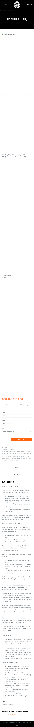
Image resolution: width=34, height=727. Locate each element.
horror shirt (10, 455)
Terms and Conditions (14, 724)
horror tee (18, 455)
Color (3, 412)
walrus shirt (6, 460)
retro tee (9, 456)
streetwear (5, 458)
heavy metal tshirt (15, 453)
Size (3, 428)
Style (3, 420)
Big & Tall (12, 449)
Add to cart (21, 439)
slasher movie (25, 456)
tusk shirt (13, 458)
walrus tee (14, 460)
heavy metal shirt (20, 451)
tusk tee (19, 458)
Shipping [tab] (17, 467)
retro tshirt (17, 456)
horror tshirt (27, 455)
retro (4, 456)
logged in (13, 714)
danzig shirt (10, 451)
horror (23, 453)
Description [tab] (17, 471)
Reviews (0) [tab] (17, 474)
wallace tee (27, 458)
